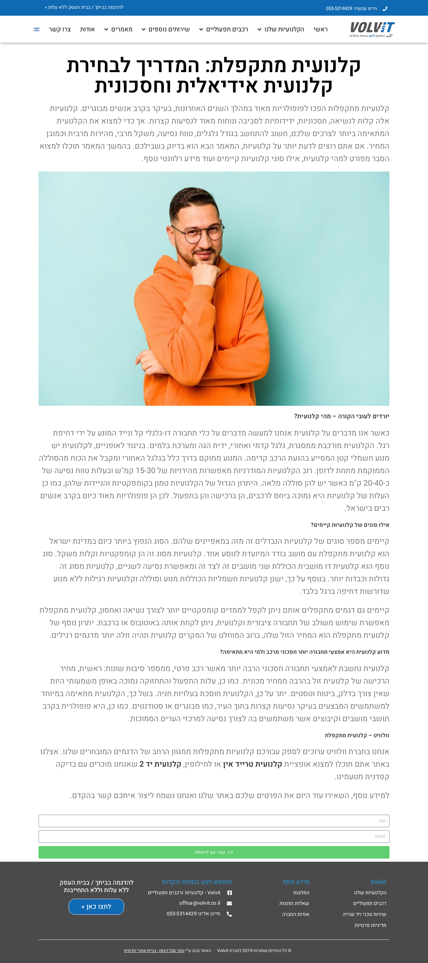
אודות (87, 29)
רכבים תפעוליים (227, 29)
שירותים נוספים (169, 29)
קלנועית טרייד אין (252, 764)
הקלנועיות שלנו (284, 29)
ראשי (321, 29)
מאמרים (122, 29)
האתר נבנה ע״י (167, 950)
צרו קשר (60, 29)
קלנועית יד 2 (160, 764)
